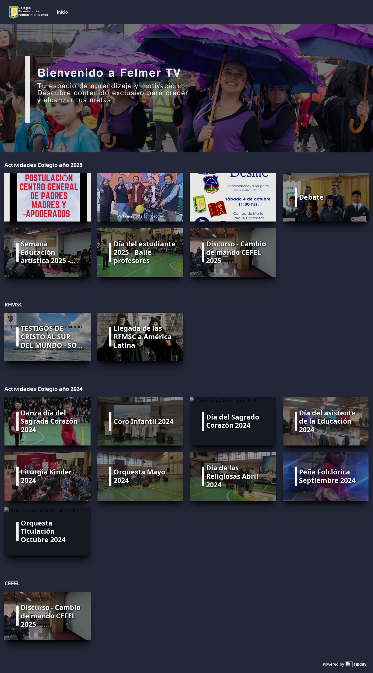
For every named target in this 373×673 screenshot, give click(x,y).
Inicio (62, 12)
